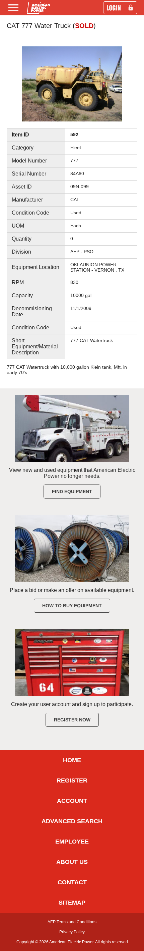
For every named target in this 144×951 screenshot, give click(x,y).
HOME (72, 760)
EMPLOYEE (72, 841)
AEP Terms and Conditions (72, 922)
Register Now (72, 719)
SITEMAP (72, 902)
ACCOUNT (72, 801)
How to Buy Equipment (72, 605)
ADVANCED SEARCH (72, 821)
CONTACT (72, 882)
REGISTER (72, 780)
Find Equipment (72, 491)
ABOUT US (72, 862)
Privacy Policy (72, 932)
